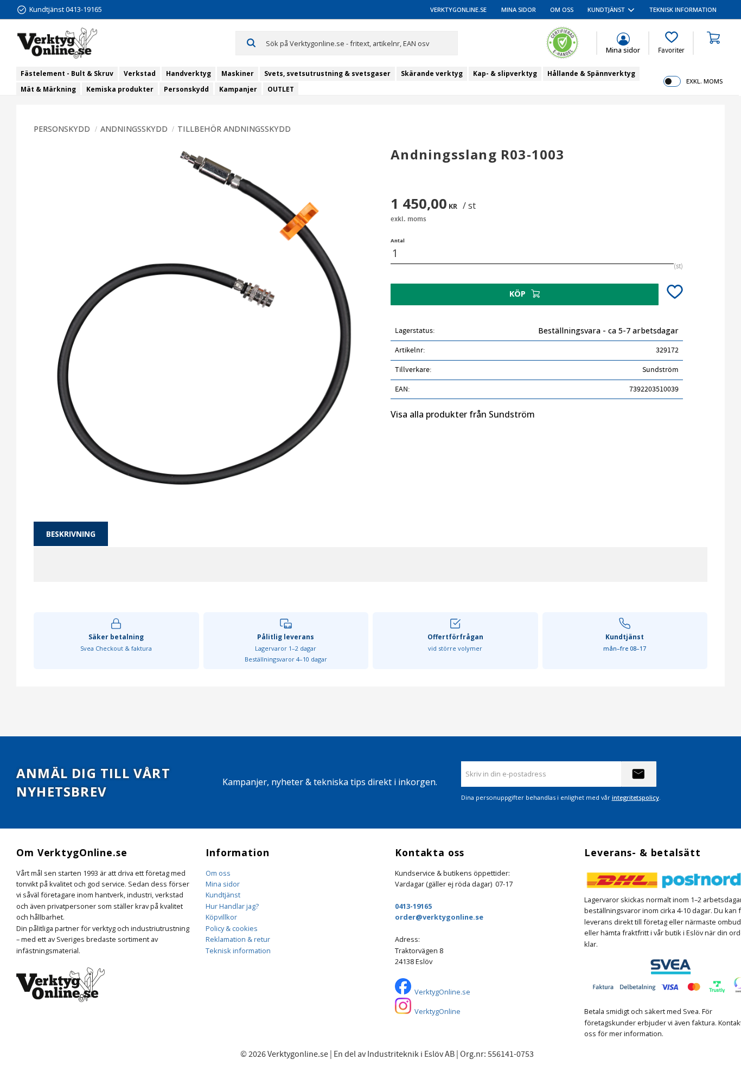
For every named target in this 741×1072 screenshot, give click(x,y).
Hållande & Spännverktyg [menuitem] (591, 73)
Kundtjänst (223, 895)
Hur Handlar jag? (232, 906)
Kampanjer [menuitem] (238, 89)
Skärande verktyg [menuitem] (432, 73)
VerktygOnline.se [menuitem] (458, 9)
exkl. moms (704, 81)
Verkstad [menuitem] (140, 73)
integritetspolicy (635, 797)
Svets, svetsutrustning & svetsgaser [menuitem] (327, 73)
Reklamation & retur (238, 939)
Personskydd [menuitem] (186, 89)
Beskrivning (70, 534)
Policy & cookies (232, 928)
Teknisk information (238, 950)
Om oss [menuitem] (561, 9)
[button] (671, 42)
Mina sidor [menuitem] (518, 9)
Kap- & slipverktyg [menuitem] (505, 73)
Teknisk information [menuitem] (683, 9)
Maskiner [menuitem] (237, 73)
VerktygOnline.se (442, 992)
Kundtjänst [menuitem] (606, 9)
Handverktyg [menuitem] (188, 73)
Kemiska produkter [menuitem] (120, 89)
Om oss (218, 873)
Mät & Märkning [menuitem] (48, 89)
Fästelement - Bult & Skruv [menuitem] (67, 73)
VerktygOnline (437, 1011)
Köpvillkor (221, 917)
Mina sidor (223, 884)
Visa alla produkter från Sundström (463, 414)
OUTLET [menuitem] (280, 89)
